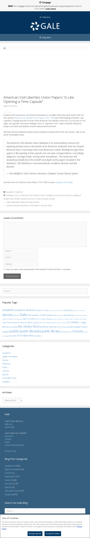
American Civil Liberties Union (33, 195)
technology (5, 336)
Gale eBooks (68, 315)
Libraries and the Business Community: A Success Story (29, 205)
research (64, 331)
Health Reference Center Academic (52, 323)
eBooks (7, 315)
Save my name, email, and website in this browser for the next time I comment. (38, 269)
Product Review (41, 198)
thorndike (12, 336)
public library (51, 331)
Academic (10, 192)
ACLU (17, 195)
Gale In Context (28, 318)
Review (52, 198)
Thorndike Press (25, 335)
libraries (9, 327)
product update (73, 327)
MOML (17, 198)
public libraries (30, 331)
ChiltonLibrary (67, 310)
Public (4, 367)
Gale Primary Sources (11, 322)
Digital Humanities (10, 356)
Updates (38, 336)
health (40, 323)
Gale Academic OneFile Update (40, 315)
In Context (72, 322)
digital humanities (78, 310)
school (70, 332)
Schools (77, 331)
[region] (45, 526)
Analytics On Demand (55, 310)
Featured (19, 192)
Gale (23, 314)
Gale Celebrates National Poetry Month (22, 202)
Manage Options (35, 533)
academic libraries (25, 310)
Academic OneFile (42, 310)
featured (16, 315)
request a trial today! (64, 182)
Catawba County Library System (59, 195)
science (85, 332)
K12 (80, 323)
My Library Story (29, 326)
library (15, 327)
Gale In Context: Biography (44, 319)
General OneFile (26, 322)
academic (10, 195)
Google (35, 323)
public (14, 331)
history (64, 323)
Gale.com (9, 424)
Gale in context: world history (78, 319)
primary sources (27, 198)
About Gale (9, 427)
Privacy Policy (10, 451)
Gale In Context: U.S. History (61, 319)
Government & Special (14, 445)
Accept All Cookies (53, 533)
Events (5, 360)
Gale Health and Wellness (14, 319)
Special (5, 374)
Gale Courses (57, 315)
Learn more (50, 8)
